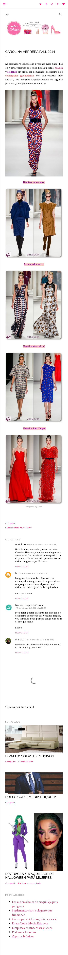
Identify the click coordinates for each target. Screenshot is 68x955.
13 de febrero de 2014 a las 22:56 (31, 608)
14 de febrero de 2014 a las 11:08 (39, 639)
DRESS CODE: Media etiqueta (30, 797)
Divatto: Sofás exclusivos (29, 756)
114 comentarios (25, 761)
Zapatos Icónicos (23, 936)
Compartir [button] (10, 523)
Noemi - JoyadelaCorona (29, 605)
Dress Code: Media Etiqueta (30, 923)
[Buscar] (61, 13)
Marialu (19, 639)
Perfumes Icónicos (24, 932)
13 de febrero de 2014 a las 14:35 (41, 544)
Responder (21, 566)
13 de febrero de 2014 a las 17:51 (33, 573)
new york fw (26, 527)
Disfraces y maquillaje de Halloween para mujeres (29, 875)
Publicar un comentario (29, 883)
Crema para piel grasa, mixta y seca (34, 919)
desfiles (15, 527)
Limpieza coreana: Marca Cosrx (32, 927)
